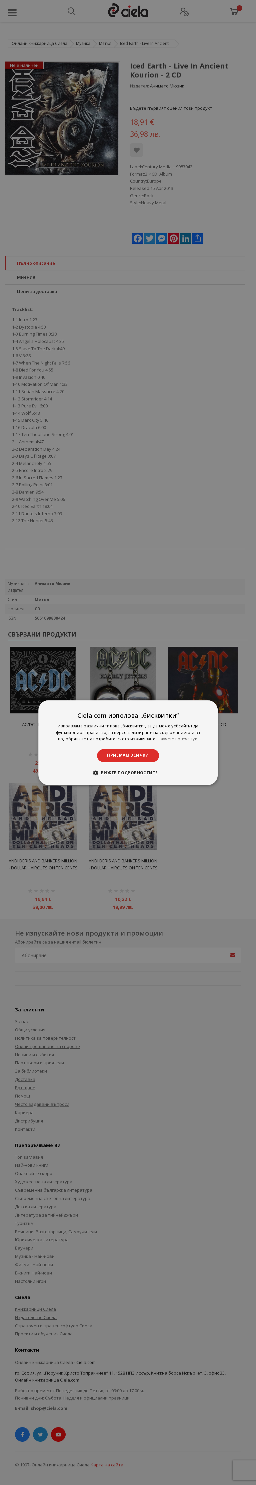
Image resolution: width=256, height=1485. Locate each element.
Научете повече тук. (178, 739)
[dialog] (128, 742)
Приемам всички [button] (128, 755)
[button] (128, 773)
